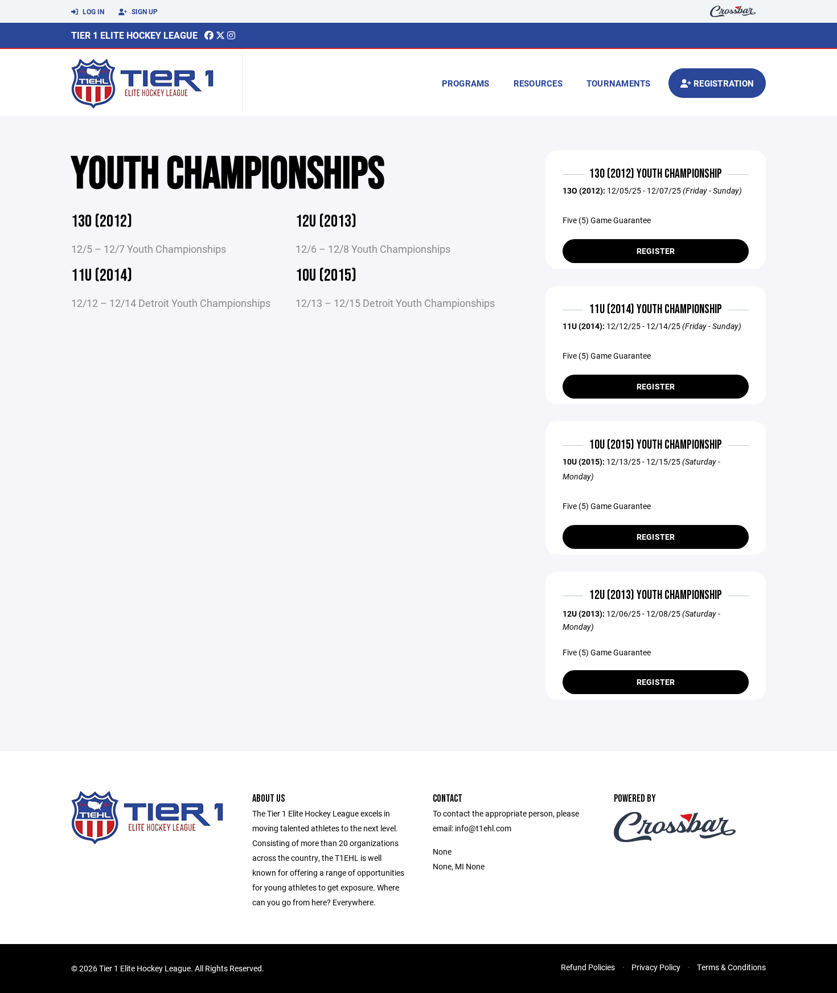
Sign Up (144, 11)
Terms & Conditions (731, 967)
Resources (538, 83)
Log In (92, 11)
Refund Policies (588, 967)
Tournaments (618, 83)
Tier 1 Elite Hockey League (134, 35)
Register (656, 250)
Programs (466, 83)
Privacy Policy (655, 967)
